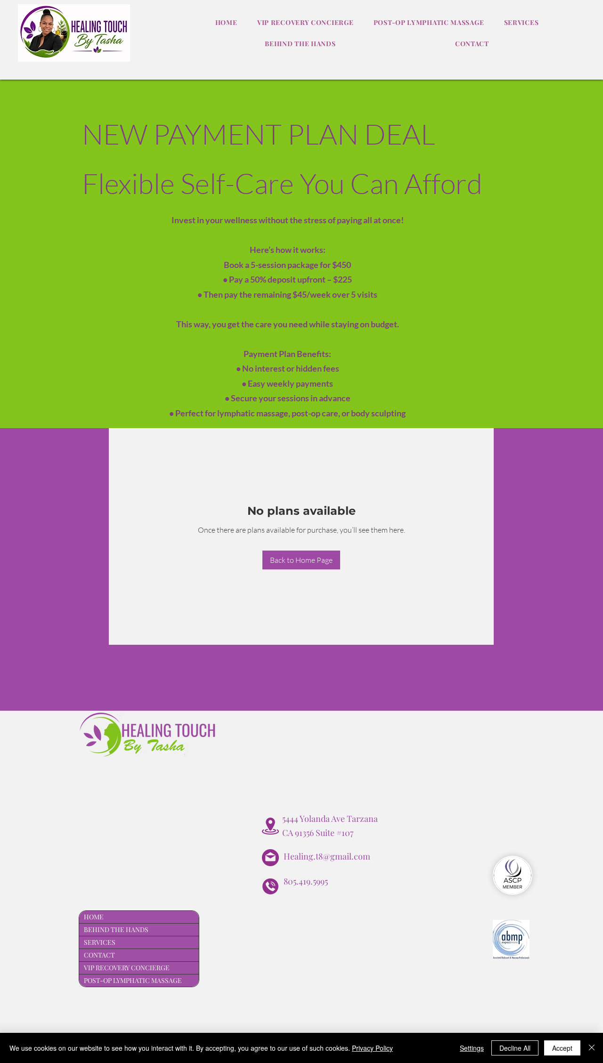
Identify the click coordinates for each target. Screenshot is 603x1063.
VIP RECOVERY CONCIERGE (127, 967)
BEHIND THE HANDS (116, 929)
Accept (562, 1048)
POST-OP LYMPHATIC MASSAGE (133, 980)
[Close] (591, 1047)
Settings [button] (472, 1048)
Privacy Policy (372, 1048)
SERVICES (99, 942)
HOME (94, 916)
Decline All (514, 1048)
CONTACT (99, 954)
